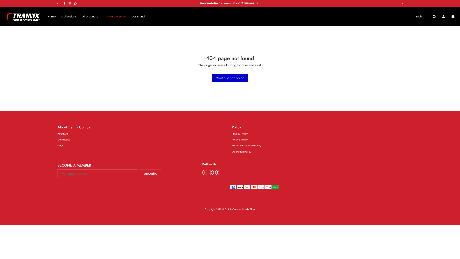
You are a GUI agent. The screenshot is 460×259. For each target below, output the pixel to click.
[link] (138, 17)
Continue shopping (230, 78)
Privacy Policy (240, 133)
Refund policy (240, 139)
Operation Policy (241, 151)
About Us (63, 133)
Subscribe (151, 174)
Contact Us (64, 139)
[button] (434, 16)
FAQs (60, 145)
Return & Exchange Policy (246, 145)
